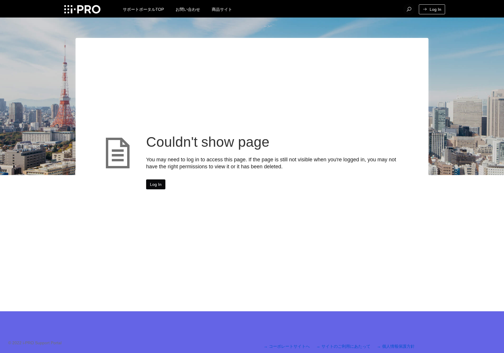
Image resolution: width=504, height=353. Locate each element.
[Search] (409, 9)
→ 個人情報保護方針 (396, 346)
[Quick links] (82, 9)
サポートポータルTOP (143, 9)
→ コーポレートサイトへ (287, 346)
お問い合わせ (188, 9)
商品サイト (222, 9)
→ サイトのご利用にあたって (343, 346)
